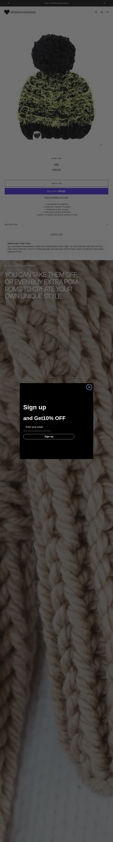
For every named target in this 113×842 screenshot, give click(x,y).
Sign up (49, 436)
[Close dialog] (89, 387)
